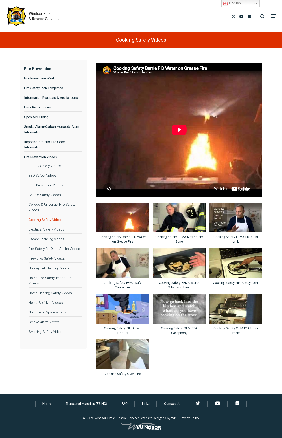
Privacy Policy (189, 418)
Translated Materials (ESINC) (86, 404)
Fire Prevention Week (39, 78)
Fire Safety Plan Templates (43, 88)
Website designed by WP (158, 418)
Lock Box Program (37, 107)
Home (46, 404)
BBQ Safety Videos (43, 176)
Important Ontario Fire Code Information (44, 144)
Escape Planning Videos (46, 239)
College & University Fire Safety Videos (52, 207)
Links (146, 404)
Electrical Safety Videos (46, 229)
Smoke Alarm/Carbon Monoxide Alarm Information (52, 129)
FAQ (125, 404)
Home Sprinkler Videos (46, 303)
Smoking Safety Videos (46, 332)
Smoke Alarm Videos (44, 322)
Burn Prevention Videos (46, 185)
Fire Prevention (37, 68)
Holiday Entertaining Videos (49, 268)
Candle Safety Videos (45, 195)
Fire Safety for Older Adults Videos (54, 249)
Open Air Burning (36, 117)
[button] (273, 16)
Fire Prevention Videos (40, 157)
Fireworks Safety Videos (47, 258)
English (234, 3)
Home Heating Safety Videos (50, 293)
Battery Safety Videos (45, 166)
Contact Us (172, 404)
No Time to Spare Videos (47, 312)
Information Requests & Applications (51, 98)
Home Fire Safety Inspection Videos (50, 280)
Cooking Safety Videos (46, 220)
